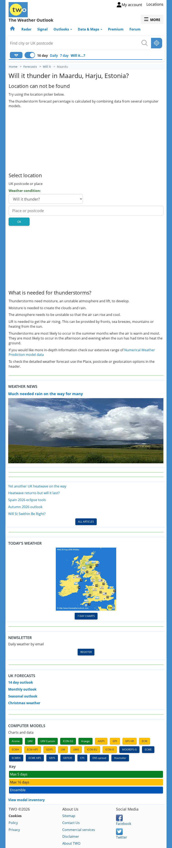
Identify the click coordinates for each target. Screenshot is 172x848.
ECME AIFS (35, 758)
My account (132, 4)
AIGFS (101, 741)
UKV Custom (47, 741)
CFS (82, 758)
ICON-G (109, 749)
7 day (64, 55)
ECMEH (16, 758)
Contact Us (71, 822)
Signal (42, 29)
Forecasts (30, 66)
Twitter (121, 837)
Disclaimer (70, 836)
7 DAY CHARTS (86, 616)
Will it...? (78, 55)
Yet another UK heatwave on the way (37, 486)
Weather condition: (25, 190)
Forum (135, 29)
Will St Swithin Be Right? (27, 513)
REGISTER (86, 652)
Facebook (123, 823)
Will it (47, 66)
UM (63, 749)
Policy (13, 822)
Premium (116, 29)
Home (13, 66)
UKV (30, 741)
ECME (148, 749)
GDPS (49, 749)
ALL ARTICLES (86, 521)
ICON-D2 (68, 741)
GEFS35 (67, 758)
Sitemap (68, 816)
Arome (16, 741)
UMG (76, 749)
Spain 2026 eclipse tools (27, 500)
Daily (54, 55)
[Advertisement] (86, 140)
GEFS (52, 758)
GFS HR (129, 741)
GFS (115, 741)
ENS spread (99, 758)
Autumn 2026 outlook (25, 507)
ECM (144, 741)
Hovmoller (120, 758)
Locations (154, 4)
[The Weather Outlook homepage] (13, 29)
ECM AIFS (32, 749)
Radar (26, 29)
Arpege (85, 741)
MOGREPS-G (129, 749)
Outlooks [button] (61, 29)
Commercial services (78, 829)
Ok (19, 222)
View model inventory (26, 800)
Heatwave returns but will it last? (34, 493)
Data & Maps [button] (89, 29)
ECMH (15, 749)
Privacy (14, 829)
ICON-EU (92, 749)
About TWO (71, 843)
